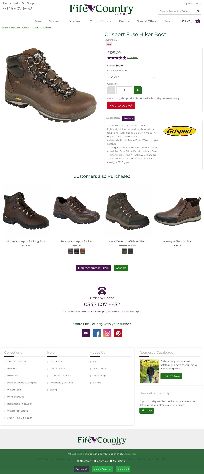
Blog (95, 361)
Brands (124, 21)
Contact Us (56, 361)
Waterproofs (14, 389)
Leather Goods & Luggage (22, 382)
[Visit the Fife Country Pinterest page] (118, 333)
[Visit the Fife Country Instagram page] (107, 333)
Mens (26, 27)
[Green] (124, 250)
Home (7, 3)
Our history (99, 368)
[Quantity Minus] (111, 90)
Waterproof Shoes (17, 410)
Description (113, 117)
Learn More (130, 453)
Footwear (75, 21)
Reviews (128, 118)
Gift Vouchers (58, 368)
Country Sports (100, 21)
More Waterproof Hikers (93, 267)
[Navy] (130, 250)
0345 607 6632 (17, 8)
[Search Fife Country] (198, 11)
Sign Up (147, 410)
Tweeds (11, 368)
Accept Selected (102, 469)
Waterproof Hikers (41, 27)
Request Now (171, 376)
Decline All (81, 469)
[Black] (77, 250)
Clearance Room (16, 361)
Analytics (102, 460)
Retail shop (99, 375)
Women (54, 21)
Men (38, 21)
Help (16, 3)
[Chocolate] (71, 250)
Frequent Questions (61, 382)
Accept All (123, 469)
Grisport (121, 267)
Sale (167, 21)
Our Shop (28, 3)
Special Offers (146, 21)
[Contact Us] (85, 333)
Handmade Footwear (19, 403)
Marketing (119, 460)
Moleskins (13, 375)
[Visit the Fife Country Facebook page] (96, 333)
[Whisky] (83, 250)
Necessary (86, 460)
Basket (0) (187, 21)
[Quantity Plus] (138, 90)
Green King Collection (20, 417)
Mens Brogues (15, 396)
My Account (191, 3)
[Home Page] (102, 9)
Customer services (60, 375)
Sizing (53, 389)
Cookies (81, 453)
